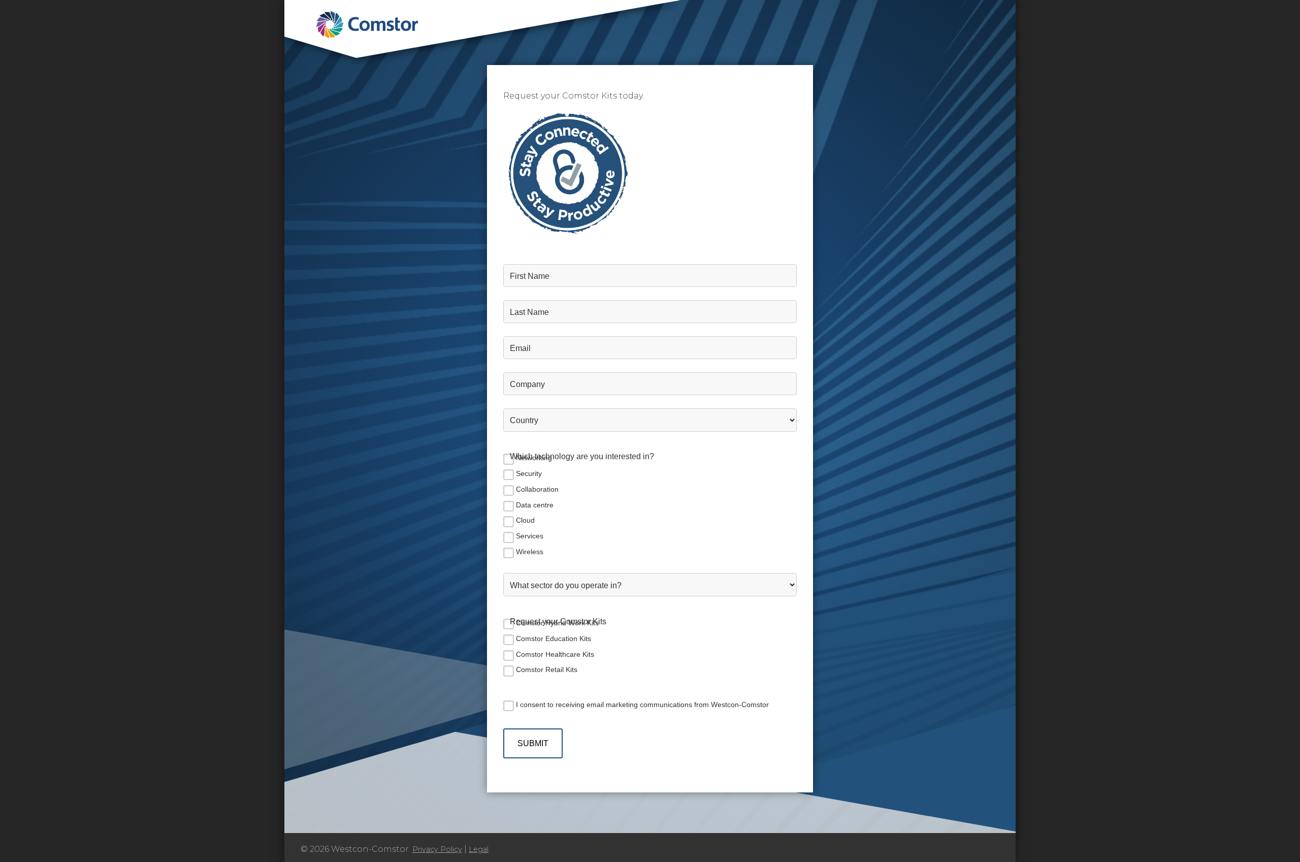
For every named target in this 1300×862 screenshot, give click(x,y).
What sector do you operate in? (566, 585)
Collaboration (537, 489)
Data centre (535, 505)
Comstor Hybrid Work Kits (557, 623)
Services (529, 536)
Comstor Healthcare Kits (555, 654)
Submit (532, 743)
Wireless (529, 552)
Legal (479, 849)
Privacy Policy (437, 849)
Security (529, 473)
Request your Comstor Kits (558, 621)
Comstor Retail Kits (546, 669)
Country (524, 420)
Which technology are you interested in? (582, 456)
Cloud (525, 520)
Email (520, 348)
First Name (529, 275)
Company (527, 384)
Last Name (529, 311)
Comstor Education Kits (553, 638)
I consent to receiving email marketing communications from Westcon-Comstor (642, 704)
